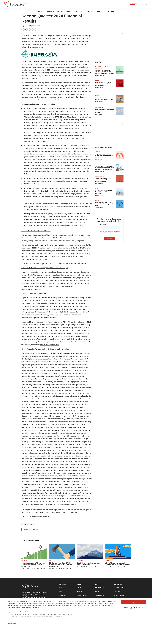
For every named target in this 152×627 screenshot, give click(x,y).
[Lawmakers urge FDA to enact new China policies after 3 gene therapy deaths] (120, 83)
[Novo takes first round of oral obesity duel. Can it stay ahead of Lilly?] (120, 204)
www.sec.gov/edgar (77, 283)
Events (60, 11)
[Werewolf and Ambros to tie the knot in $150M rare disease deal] (120, 99)
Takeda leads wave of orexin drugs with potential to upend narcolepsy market (103, 180)
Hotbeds (89, 11)
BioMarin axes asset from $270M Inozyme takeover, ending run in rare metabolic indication (60, 564)
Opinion (97, 152)
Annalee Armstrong (99, 195)
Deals (97, 95)
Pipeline (52, 560)
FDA (96, 164)
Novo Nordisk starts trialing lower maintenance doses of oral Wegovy (104, 111)
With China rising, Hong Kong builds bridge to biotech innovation (103, 192)
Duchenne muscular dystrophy (101, 67)
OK (134, 602)
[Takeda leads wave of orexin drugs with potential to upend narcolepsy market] (120, 179)
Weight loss (99, 107)
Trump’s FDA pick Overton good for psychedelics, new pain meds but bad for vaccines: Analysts (104, 167)
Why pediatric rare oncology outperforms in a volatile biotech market (104, 155)
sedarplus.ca (34, 286)
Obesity (97, 200)
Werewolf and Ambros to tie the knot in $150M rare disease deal (104, 98)
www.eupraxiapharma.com (32, 289)
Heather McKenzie (99, 75)
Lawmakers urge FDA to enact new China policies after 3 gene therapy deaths (104, 84)
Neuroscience (99, 176)
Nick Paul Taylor (99, 114)
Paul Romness (98, 159)
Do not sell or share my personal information (134, 607)
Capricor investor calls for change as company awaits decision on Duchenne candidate (104, 71)
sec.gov (51, 484)
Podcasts (50, 11)
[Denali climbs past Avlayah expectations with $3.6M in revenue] (90, 551)
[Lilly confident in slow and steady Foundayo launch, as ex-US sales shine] (118, 551)
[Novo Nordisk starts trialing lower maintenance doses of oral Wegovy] (120, 111)
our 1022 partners (19, 601)
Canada (25, 529)
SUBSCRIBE (134, 4)
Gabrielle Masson (99, 87)
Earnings (35, 529)
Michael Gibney (99, 101)
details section (68, 619)
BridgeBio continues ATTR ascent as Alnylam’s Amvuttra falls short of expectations (33, 564)
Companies (78, 11)
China (97, 188)
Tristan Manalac (99, 207)
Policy (97, 80)
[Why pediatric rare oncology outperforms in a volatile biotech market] (120, 155)
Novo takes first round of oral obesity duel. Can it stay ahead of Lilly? (104, 204)
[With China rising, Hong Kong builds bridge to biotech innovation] (120, 192)
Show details (12, 623)
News (38, 11)
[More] (41, 11)
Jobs (68, 11)
